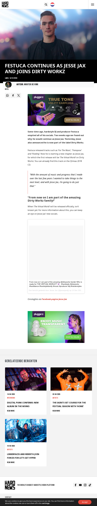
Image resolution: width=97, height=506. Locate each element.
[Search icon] (46, 4)
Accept (85, 502)
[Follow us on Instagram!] (85, 485)
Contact (8, 497)
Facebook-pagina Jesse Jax (54, 299)
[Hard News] (5, 4)
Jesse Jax (53, 290)
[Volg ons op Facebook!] (75, 485)
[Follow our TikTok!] (90, 485)
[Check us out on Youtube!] (80, 485)
